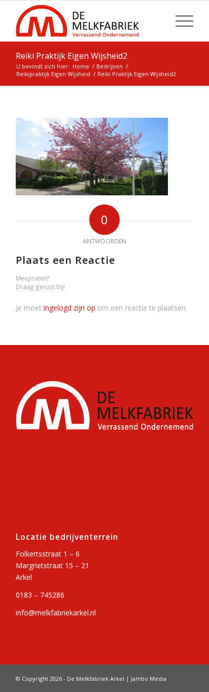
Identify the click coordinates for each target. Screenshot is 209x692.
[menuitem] (179, 21)
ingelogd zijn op (69, 308)
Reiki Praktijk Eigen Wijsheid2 (71, 55)
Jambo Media (148, 678)
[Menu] (179, 21)
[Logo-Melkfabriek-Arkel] (87, 21)
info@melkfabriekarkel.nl (56, 612)
